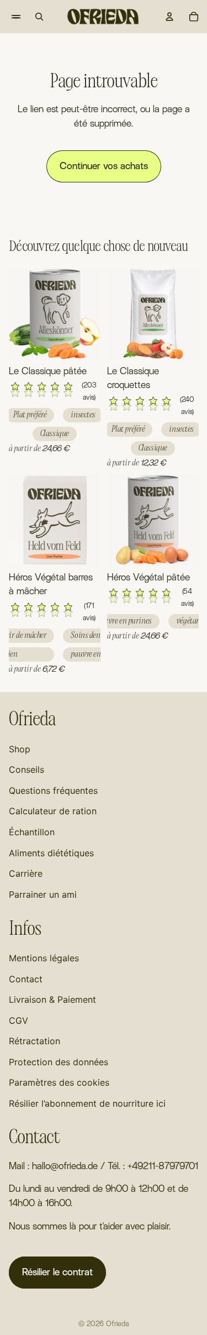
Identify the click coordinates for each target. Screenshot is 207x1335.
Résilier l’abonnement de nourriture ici (87, 1103)
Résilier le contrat (57, 1272)
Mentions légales (44, 958)
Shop (19, 749)
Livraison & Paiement (52, 999)
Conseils (26, 769)
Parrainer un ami (43, 894)
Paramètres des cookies (59, 1082)
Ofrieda (117, 1324)
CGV (18, 1020)
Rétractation (34, 1040)
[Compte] (169, 16)
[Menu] (9, 16)
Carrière (26, 873)
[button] (54, 392)
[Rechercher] (39, 16)
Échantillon (32, 831)
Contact (26, 979)
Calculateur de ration (53, 810)
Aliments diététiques (51, 852)
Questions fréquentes (53, 790)
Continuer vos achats (104, 166)
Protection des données (58, 1061)
